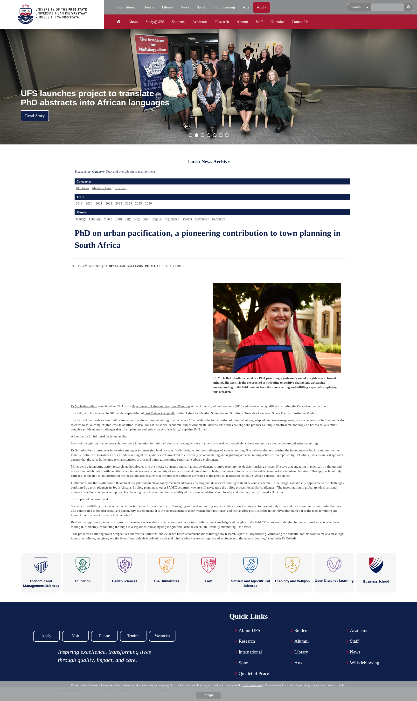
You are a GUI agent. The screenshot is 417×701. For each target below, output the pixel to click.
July (128, 219)
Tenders (133, 636)
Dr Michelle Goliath (84, 406)
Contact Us (300, 22)
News (185, 7)
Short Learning (224, 7)
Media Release (101, 188)
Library (167, 7)
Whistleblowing (364, 662)
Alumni (242, 22)
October (187, 219)
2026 (148, 203)
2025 (138, 203)
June (146, 219)
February (95, 219)
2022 (108, 203)
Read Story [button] (35, 115)
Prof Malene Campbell (159, 413)
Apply (261, 7)
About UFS (249, 630)
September (172, 219)
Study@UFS (155, 22)
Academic (200, 22)
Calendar (277, 22)
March (108, 219)
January (81, 219)
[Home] (119, 22)
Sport (201, 7)
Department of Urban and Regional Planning (161, 406)
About (133, 22)
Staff (259, 22)
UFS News (82, 188)
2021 (99, 203)
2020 (89, 203)
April (118, 219)
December (218, 219)
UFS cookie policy (253, 685)
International (126, 7)
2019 (79, 203)
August (157, 219)
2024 (128, 203)
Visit (75, 636)
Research (222, 22)
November (202, 219)
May (137, 219)
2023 (118, 203)
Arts (246, 7)
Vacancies (162, 636)
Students (178, 22)
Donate (148, 7)
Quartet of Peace (254, 673)
